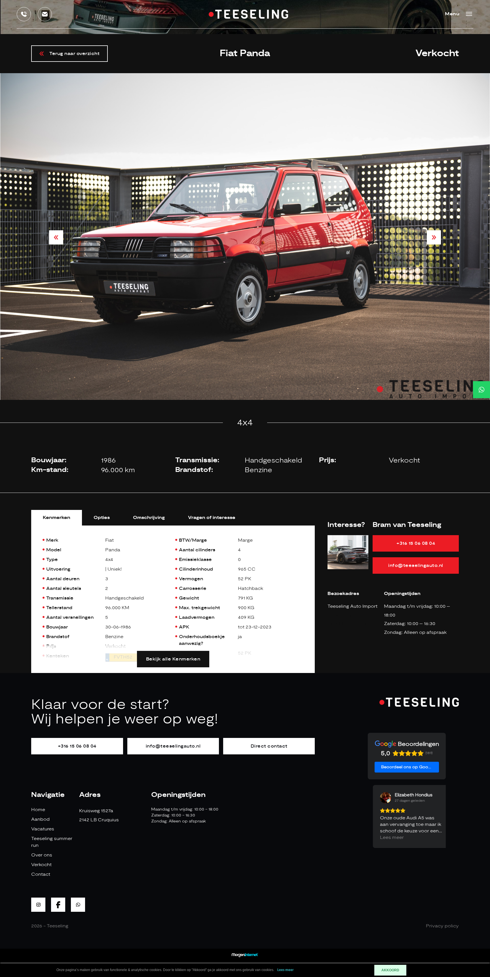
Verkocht (41, 865)
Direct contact (269, 746)
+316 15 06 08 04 (415, 543)
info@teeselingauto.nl (415, 565)
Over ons (41, 855)
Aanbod (40, 819)
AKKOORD (390, 970)
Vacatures (42, 829)
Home (38, 810)
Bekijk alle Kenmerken (173, 659)
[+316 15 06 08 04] (481, 389)
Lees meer (285, 970)
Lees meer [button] (387, 837)
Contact (40, 874)
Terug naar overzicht (74, 53)
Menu (452, 14)
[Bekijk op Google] (380, 797)
